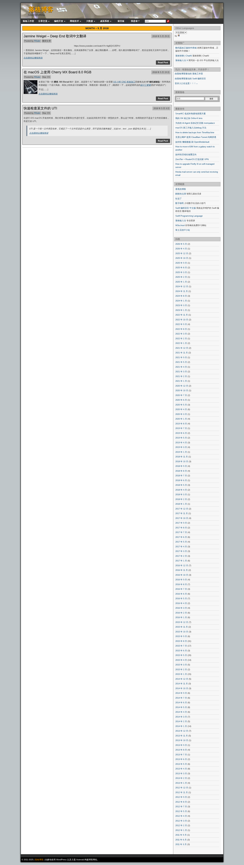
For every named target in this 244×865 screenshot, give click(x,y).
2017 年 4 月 (181, 546)
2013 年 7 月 (181, 754)
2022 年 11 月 (181, 315)
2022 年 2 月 (181, 338)
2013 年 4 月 (181, 768)
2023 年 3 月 (181, 305)
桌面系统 (104, 21)
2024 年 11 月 (181, 291)
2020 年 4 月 (181, 409)
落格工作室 (28, 21)
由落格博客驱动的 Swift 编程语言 (190, 78)
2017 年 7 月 (181, 532)
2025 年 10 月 (181, 258)
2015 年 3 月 (181, 664)
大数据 (89, 21)
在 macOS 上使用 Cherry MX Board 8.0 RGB (57, 72)
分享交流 (42, 21)
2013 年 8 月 (181, 750)
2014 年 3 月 (181, 717)
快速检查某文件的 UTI (40, 108)
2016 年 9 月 (181, 579)
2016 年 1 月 (181, 617)
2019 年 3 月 (181, 447)
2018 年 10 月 (181, 461)
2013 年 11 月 (181, 735)
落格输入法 (180, 220)
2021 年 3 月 (181, 371)
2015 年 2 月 (181, 669)
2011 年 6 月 (181, 839)
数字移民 (179, 203)
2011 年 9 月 (181, 835)
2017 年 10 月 (181, 518)
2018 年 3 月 (181, 494)
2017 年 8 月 (181, 527)
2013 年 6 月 (181, 759)
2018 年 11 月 (181, 456)
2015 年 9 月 (181, 636)
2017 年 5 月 (181, 542)
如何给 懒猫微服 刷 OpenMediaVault (192, 142)
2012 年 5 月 (181, 811)
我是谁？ (135, 21)
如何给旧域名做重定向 (186, 154)
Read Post (163, 62)
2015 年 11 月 (181, 627)
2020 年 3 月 (181, 414)
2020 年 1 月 (181, 419)
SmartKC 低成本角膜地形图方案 (190, 113)
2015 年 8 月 (181, 641)
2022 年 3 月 (181, 334)
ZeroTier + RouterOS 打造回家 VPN (192, 159)
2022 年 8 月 (181, 329)
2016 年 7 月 (181, 589)
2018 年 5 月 (181, 485)
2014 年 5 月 (181, 707)
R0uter (37, 41)
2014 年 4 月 (181, 712)
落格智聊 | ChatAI (183, 55)
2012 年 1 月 (181, 830)
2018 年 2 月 (181, 499)
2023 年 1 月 (181, 310)
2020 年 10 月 (181, 390)
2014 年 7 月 (181, 698)
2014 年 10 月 (181, 688)
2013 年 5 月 (181, 764)
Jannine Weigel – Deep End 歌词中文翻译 (55, 36)
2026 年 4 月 (181, 248)
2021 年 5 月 (181, 362)
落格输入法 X (181, 60)
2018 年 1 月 (181, 504)
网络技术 (74, 21)
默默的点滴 (180, 194)
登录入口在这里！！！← (186, 83)
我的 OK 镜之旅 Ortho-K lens (188, 118)
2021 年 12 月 (181, 348)
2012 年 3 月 (181, 821)
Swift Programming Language (189, 216)
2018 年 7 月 (181, 475)
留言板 (121, 21)
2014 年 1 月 (181, 726)
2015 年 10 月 (181, 631)
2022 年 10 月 (181, 319)
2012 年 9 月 (181, 797)
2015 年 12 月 (181, 622)
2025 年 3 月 (181, 272)
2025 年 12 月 (181, 253)
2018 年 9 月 (181, 466)
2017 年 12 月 (181, 509)
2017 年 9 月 (181, 523)
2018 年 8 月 (181, 471)
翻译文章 (46, 41)
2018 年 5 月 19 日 (160, 72)
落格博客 (41, 9)
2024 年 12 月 (181, 286)
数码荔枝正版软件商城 (186, 48)
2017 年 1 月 (181, 560)
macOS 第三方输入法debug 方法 (190, 127)
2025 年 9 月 (181, 263)
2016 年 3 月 (181, 608)
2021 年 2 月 (181, 376)
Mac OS (46, 77)
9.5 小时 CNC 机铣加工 (124, 82)
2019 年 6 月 (181, 433)
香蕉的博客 (180, 189)
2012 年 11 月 (181, 792)
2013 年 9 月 (181, 745)
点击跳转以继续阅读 (33, 58)
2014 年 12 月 (181, 679)
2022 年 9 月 (181, 324)
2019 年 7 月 (181, 428)
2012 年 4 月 (181, 816)
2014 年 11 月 (181, 683)
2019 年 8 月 (181, 423)
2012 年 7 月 (181, 806)
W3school (180, 225)
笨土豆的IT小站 (182, 230)
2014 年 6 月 (181, 702)
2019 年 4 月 (181, 442)
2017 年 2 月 (181, 556)
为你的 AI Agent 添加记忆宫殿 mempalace (195, 123)
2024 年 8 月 (181, 296)
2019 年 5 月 (181, 438)
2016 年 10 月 (181, 575)
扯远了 (178, 198)
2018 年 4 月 (181, 490)
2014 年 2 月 (181, 721)
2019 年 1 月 (181, 452)
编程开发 (58, 21)
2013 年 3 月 (181, 773)
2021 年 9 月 (181, 357)
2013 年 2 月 (181, 778)
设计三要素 (145, 85)
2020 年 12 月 (181, 386)
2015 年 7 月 (181, 646)
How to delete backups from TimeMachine (194, 132)
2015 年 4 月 (181, 660)
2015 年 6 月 (181, 650)
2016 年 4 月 (181, 603)
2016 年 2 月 (181, 613)
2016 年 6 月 (181, 594)
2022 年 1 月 (181, 343)
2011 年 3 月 (181, 844)
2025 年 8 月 (181, 267)
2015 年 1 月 (181, 674)
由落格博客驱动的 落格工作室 (189, 73)
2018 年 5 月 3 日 (161, 108)
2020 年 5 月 (181, 404)
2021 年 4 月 (181, 367)
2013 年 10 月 (181, 740)
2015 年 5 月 (181, 655)
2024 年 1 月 (181, 300)
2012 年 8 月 (181, 802)
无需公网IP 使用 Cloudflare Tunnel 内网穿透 (195, 137)
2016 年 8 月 (181, 584)
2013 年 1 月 (181, 783)
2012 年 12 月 (181, 787)
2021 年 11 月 (181, 352)
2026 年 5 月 (181, 244)
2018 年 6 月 (181, 480)
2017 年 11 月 (181, 513)
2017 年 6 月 (181, 537)
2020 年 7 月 (181, 395)
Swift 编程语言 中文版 (185, 208)
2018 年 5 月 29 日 (160, 36)
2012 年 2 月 (181, 825)
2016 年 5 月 (181, 598)
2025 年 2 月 (181, 277)
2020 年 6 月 (181, 400)
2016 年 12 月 (181, 565)
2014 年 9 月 (181, 693)
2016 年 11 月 (181, 570)
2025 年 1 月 (181, 282)
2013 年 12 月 (181, 731)
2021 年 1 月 (181, 381)
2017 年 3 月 (181, 551)
